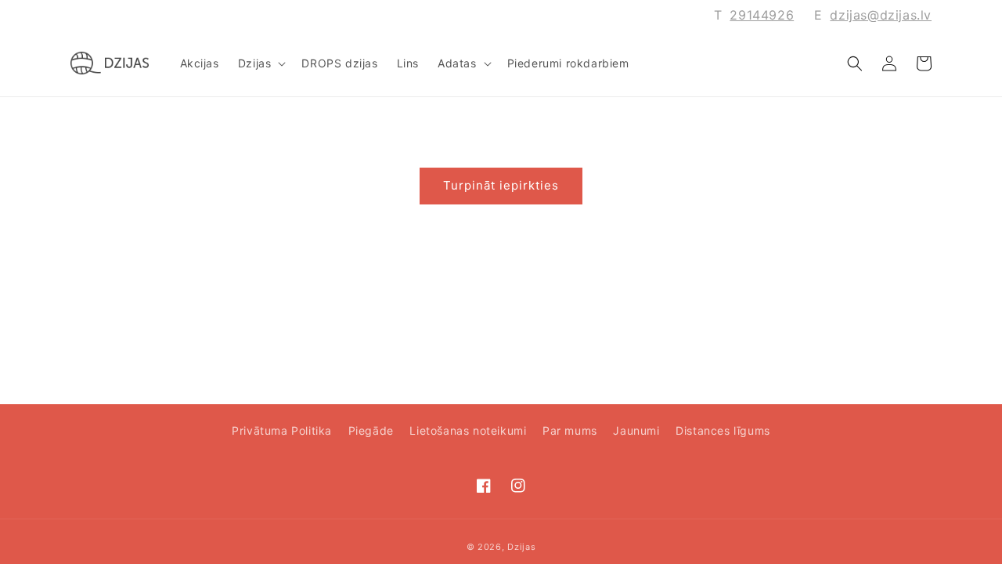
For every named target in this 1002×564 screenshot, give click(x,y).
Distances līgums (723, 430)
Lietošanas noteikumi (467, 430)
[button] (261, 63)
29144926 (762, 15)
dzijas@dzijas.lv (881, 15)
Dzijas (521, 546)
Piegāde (371, 430)
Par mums (569, 430)
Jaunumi (636, 430)
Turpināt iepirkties (501, 185)
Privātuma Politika (282, 430)
